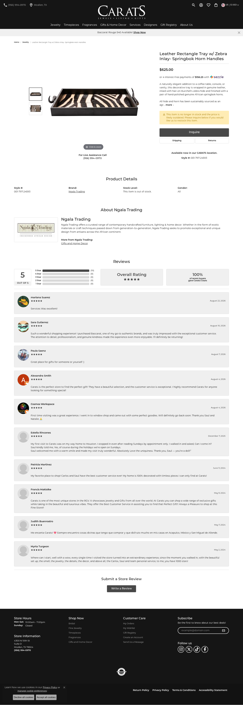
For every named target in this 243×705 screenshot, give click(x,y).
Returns (212, 141)
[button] (194, 5)
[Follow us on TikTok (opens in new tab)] (197, 649)
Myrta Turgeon (40, 546)
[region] (93, 101)
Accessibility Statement (213, 690)
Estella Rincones (41, 433)
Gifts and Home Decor (74, 243)
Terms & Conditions (184, 690)
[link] (14, 5)
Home (16, 42)
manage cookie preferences (32, 690)
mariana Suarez (40, 297)
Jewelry (55, 24)
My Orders (128, 623)
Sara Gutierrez (39, 322)
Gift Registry (169, 24)
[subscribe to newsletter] (223, 630)
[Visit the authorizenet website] (121, 672)
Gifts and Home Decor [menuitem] (80, 642)
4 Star (38, 274)
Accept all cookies (46, 697)
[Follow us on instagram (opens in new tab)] (181, 649)
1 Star (38, 284)
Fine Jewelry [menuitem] (75, 628)
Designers (150, 24)
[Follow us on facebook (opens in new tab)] (205, 649)
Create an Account (133, 637)
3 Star (38, 277)
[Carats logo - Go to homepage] (121, 12)
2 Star (38, 281)
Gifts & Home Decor (113, 24)
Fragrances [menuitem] (75, 637)
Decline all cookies (23, 697)
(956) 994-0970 (92, 158)
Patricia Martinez (41, 465)
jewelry (25, 42)
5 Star (38, 271)
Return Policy (141, 690)
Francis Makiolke (41, 489)
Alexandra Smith (41, 376)
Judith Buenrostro (42, 521)
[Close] (239, 33)
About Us (186, 24)
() (92, 271)
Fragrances (89, 24)
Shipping (176, 141)
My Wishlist (129, 628)
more (169, 105)
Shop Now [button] (139, 32)
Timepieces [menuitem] (75, 632)
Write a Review (121, 588)
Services (135, 24)
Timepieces (71, 24)
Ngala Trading (77, 191)
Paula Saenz (38, 351)
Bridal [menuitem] (72, 623)
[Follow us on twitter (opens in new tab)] (189, 649)
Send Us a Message (133, 642)
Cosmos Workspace (42, 404)
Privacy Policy (160, 690)
